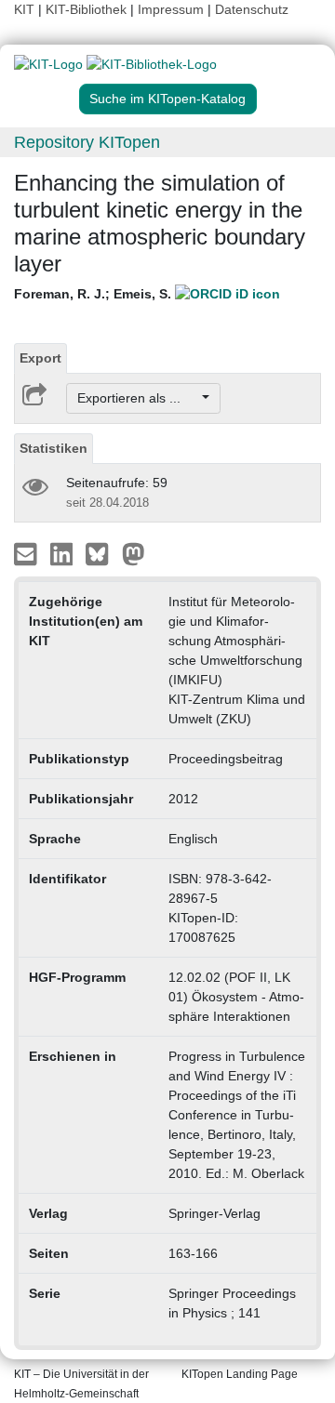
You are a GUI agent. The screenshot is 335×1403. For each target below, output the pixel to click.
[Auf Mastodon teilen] (133, 553)
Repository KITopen (87, 142)
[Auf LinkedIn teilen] (64, 553)
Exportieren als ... (138, 397)
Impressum (171, 9)
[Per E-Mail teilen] (27, 553)
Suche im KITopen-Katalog (167, 98)
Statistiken (53, 448)
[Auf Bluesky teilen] (102, 553)
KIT (24, 9)
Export (40, 358)
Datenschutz (251, 9)
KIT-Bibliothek (88, 9)
